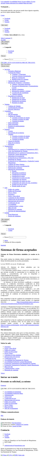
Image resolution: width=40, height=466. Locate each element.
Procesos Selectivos (14, 109)
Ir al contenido (5, 1)
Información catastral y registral (21, 91)
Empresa (7, 129)
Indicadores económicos (19, 173)
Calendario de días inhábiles (16, 198)
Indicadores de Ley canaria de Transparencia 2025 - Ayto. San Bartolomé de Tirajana (23, 150)
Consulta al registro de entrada (21, 117)
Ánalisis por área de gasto (19, 184)
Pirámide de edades (17, 102)
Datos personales (13, 124)
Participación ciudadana (15, 168)
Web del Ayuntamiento (11, 408)
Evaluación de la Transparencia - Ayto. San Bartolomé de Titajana (20, 158)
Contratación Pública (14, 72)
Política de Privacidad (14, 191)
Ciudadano (7, 111)
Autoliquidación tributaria (15, 107)
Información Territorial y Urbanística (19, 82)
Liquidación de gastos (18, 176)
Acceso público (26, 1)
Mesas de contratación (18, 77)
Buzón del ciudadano (14, 216)
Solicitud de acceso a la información (18, 166)
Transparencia (8, 146)
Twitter (10, 52)
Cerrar (2, 15)
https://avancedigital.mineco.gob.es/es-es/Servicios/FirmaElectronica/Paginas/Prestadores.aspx (20, 302)
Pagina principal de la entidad (14, 3)
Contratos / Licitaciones (19, 74)
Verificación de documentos (16, 199)
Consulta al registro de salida (20, 119)
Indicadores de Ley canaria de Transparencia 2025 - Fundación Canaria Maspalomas (23, 153)
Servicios (7, 69)
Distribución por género (19, 99)
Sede (5, 188)
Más (2, 415)
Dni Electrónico (16, 423)
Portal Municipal (13, 214)
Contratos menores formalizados (21, 76)
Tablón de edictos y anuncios (16, 81)
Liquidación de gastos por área (21, 178)
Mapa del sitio (12, 208)
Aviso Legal (8, 397)
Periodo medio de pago (18, 186)
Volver (3, 373)
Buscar (6, 59)
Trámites (6, 104)
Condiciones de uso (14, 203)
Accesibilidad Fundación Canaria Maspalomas (18, 362)
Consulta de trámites (18, 121)
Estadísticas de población (15, 96)
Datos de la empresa (14, 143)
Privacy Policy (12, 193)
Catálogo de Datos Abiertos (16, 164)
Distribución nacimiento (19, 101)
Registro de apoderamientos (16, 126)
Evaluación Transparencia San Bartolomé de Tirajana (20, 363)
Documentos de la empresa (16, 133)
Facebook (11, 51)
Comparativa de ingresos (19, 179)
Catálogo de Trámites (14, 106)
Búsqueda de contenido (15, 209)
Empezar (3, 385)
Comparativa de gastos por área (21, 181)
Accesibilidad (13, 1)
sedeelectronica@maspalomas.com (14, 445)
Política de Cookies (10, 402)
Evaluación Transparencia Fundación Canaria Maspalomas (21, 365)
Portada (10, 148)
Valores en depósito (14, 141)
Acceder (3, 40)
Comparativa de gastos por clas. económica (24, 183)
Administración (8, 395)
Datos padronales (13, 122)
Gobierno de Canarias (21, 424)
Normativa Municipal (14, 71)
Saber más (21, 455)
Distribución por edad (18, 97)
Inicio (19, 1)
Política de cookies (13, 189)
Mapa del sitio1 (27, 3)
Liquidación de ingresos (19, 174)
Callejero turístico (17, 94)
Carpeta (10, 112)
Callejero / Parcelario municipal (21, 84)
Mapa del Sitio (8, 407)
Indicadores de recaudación (16, 156)
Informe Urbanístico (18, 89)
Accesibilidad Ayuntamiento (12, 392)
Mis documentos (13, 114)
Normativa (11, 194)
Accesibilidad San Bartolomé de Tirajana (16, 360)
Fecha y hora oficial (14, 196)
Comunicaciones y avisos (15, 206)
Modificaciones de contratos (20, 79)
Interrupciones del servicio (16, 201)
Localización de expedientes (20, 92)
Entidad (6, 213)
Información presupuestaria (16, 169)
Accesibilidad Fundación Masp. (13, 393)
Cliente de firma (16, 426)
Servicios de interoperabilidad (17, 211)
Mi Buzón (11, 127)
